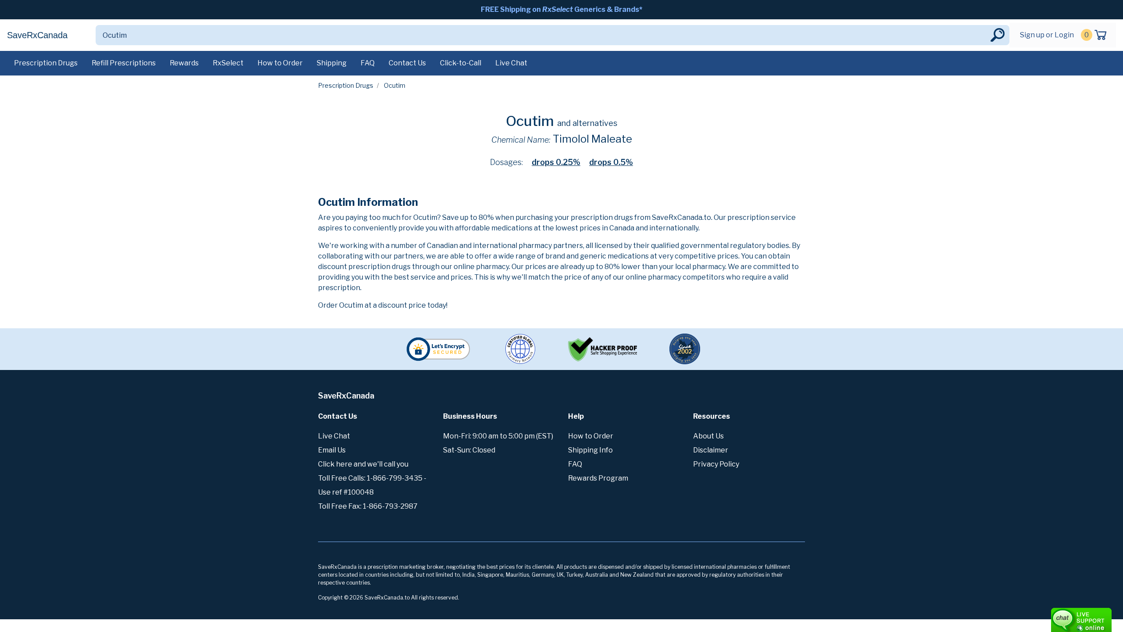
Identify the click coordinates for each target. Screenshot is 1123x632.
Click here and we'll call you (363, 464)
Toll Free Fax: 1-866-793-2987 (368, 506)
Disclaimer (710, 450)
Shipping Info (590, 450)
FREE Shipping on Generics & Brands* (561, 9)
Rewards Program (598, 478)
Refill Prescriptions (124, 63)
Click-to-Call (460, 63)
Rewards (184, 63)
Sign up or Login (1047, 35)
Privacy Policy (716, 464)
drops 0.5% (611, 162)
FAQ (368, 63)
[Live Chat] (1057, 616)
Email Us (332, 450)
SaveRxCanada (37, 35)
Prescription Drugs (46, 63)
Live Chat (511, 63)
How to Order (280, 63)
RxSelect (228, 63)
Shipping (332, 63)
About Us (708, 436)
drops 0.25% (556, 162)
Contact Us (407, 63)
